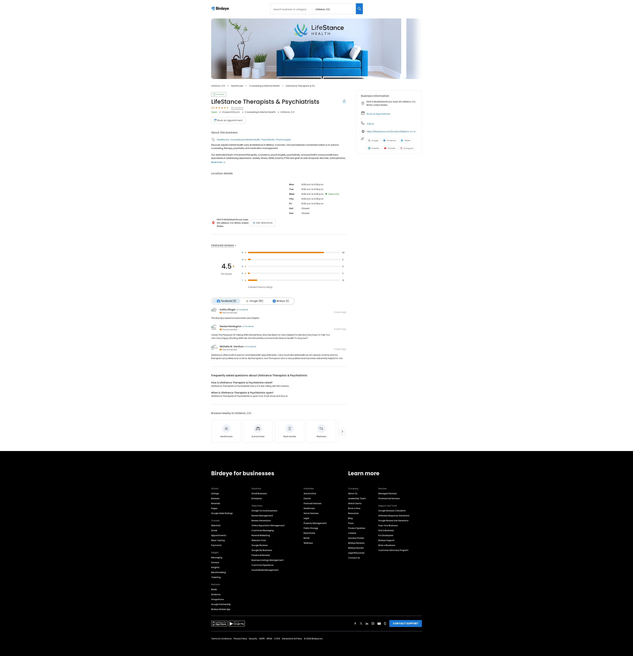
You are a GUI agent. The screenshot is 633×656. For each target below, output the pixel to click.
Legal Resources (356, 552)
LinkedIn (375, 148)
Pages (214, 508)
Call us (370, 123)
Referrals (215, 503)
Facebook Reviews (261, 555)
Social (214, 530)
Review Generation (261, 520)
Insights (215, 567)
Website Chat (259, 540)
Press (351, 523)
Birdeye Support (386, 540)
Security (253, 638)
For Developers (385, 535)
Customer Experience (262, 565)
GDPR (262, 638)
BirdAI (214, 589)
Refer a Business (386, 545)
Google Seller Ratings (222, 513)
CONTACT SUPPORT (405, 623)
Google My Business (262, 550)
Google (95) (256, 301)
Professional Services (389, 498)
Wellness (308, 543)
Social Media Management (265, 570)
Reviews (215, 498)
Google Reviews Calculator (392, 510)
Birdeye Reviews (356, 543)
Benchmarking (218, 572)
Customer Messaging (263, 530)
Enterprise (257, 498)
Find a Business (386, 530)
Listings (215, 493)
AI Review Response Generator (393, 515)
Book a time (354, 508)
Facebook (391, 140)
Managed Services (387, 493)
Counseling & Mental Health (264, 85)
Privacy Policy (240, 638)
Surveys (215, 562)
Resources (353, 513)
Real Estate (309, 533)
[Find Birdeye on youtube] (379, 623)
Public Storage (311, 528)
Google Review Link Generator (393, 520)
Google (375, 140)
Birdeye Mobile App (220, 609)
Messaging (216, 557)
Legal (306, 518)
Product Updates (356, 528)
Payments (216, 545)
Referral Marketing (261, 535)
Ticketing (216, 577)
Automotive (310, 493)
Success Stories (356, 538)
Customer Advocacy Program (393, 550)
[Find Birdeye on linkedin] (367, 623)
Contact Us (354, 557)
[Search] (359, 8)
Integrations (217, 599)
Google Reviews (260, 545)
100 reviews (237, 107)
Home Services (311, 513)
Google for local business (264, 510)
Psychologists (283, 139)
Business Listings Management (268, 560)
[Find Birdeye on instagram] (373, 623)
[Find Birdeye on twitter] (361, 623)
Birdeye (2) (283, 301)
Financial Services (312, 503)
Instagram (408, 148)
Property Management (315, 523)
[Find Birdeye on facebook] (355, 623)
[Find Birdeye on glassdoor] (385, 623)
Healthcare (237, 85)
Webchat (216, 525)
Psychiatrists (268, 139)
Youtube (391, 148)
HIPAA (269, 638)
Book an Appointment (230, 120)
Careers (352, 533)
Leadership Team (357, 498)
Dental (307, 498)
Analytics (216, 594)
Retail (306, 538)
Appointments (218, 535)
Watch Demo (355, 503)
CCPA (277, 638)
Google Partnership (221, 604)
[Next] (342, 432)
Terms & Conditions (221, 638)
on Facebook (242, 309)
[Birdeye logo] (220, 8)
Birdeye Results (356, 548)
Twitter (407, 140)
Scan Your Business (388, 525)
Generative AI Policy (292, 638)
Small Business (259, 493)
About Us (352, 493)
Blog (350, 518)
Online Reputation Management (268, 525)
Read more (216, 162)
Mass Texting (218, 540)
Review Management (262, 515)
